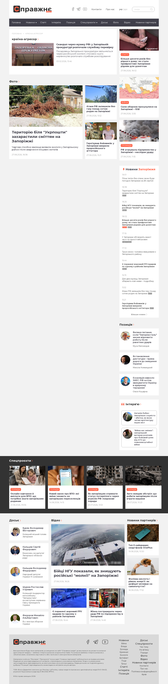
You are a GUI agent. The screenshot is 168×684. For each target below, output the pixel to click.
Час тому (144, 647)
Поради (144, 652)
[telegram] (78, 9)
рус (125, 9)
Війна (124, 643)
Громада (124, 649)
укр (120, 9)
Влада (124, 646)
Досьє (104, 22)
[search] (151, 9)
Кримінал (124, 652)
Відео (127, 22)
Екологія (124, 655)
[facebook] (73, 9)
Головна (16, 22)
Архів (144, 674)
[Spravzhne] (32, 9)
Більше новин (138, 314)
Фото (116, 22)
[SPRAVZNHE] (29, 642)
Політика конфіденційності (144, 671)
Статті (43, 22)
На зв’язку (144, 650)
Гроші (124, 664)
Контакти (96, 9)
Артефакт (123, 658)
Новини (30, 22)
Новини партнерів (146, 22)
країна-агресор (34, 33)
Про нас (110, 9)
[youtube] (85, 9)
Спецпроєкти (88, 22)
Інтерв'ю (56, 22)
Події (123, 661)
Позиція (70, 22)
